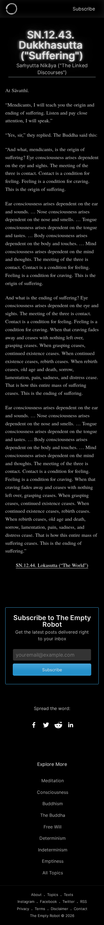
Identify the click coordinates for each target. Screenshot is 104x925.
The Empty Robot (45, 915)
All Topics (52, 872)
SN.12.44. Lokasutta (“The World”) (52, 565)
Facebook (48, 901)
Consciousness (52, 792)
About (36, 894)
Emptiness (53, 861)
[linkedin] (70, 725)
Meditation (52, 780)
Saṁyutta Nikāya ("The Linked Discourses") (52, 69)
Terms (40, 908)
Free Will (53, 827)
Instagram (25, 901)
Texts (68, 894)
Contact (80, 908)
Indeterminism (52, 850)
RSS (83, 901)
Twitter (68, 901)
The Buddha (52, 815)
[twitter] (46, 725)
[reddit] (58, 725)
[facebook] (34, 725)
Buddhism (52, 803)
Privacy (23, 908)
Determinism (52, 838)
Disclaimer (59, 908)
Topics (52, 894)
